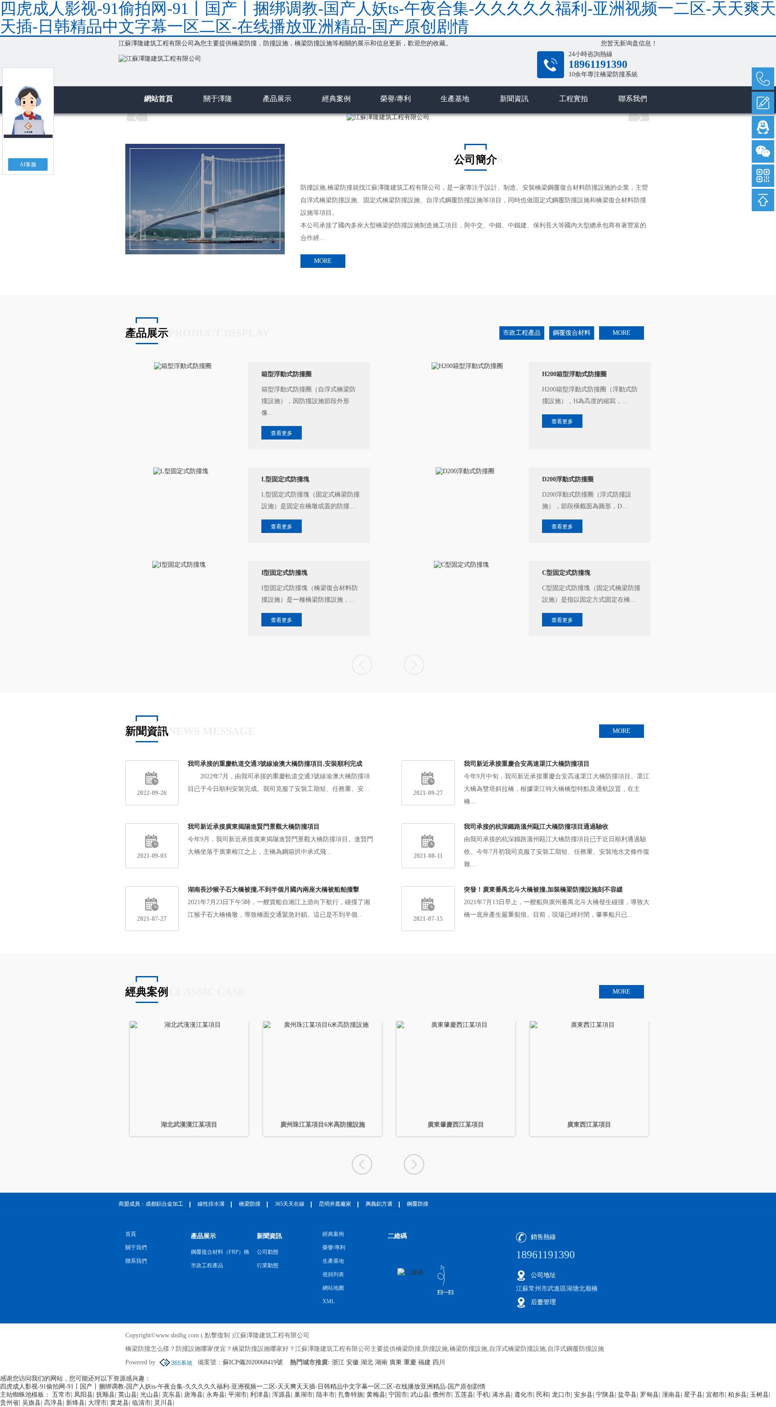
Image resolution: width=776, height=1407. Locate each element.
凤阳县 (83, 1394)
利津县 (259, 1394)
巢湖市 (303, 1394)
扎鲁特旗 (350, 1394)
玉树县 (759, 1394)
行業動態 (267, 1265)
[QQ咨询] (763, 127)
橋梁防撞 (244, 43)
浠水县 (501, 1394)
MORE (323, 260)
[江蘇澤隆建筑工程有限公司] (298, 70)
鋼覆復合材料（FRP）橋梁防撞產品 (572, 334)
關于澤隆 (217, 98)
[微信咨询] (763, 151)
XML (328, 1301)
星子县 (693, 1394)
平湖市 (237, 1394)
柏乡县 (737, 1394)
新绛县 (75, 1402)
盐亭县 (627, 1394)
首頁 (130, 1234)
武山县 (419, 1394)
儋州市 (441, 1394)
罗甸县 (649, 1394)
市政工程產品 (522, 332)
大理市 (97, 1402)
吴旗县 (31, 1402)
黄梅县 (375, 1394)
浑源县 (281, 1394)
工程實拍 (573, 98)
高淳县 (53, 1402)
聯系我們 (632, 98)
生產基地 (455, 98)
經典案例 (336, 98)
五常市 (61, 1394)
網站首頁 (158, 98)
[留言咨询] (763, 103)
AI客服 (28, 164)
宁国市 (397, 1394)
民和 (542, 1394)
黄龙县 (119, 1402)
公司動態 (267, 1252)
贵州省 (9, 1402)
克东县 (171, 1394)
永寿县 (215, 1394)
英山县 (127, 1394)
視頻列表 (333, 1274)
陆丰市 (325, 1394)
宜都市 (715, 1394)
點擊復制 (217, 1335)
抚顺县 (105, 1394)
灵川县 (163, 1402)
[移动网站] (763, 175)
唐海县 (193, 1394)
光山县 (149, 1394)
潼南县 (671, 1394)
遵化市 (523, 1394)
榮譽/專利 (395, 98)
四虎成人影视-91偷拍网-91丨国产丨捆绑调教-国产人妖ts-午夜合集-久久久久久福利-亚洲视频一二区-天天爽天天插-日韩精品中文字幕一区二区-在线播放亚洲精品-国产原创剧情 (242, 1386)
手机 (482, 1394)
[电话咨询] (763, 78)
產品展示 (277, 98)
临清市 (141, 1402)
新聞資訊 (514, 98)
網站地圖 (333, 1288)
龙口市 (561, 1394)
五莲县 (463, 1394)
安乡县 (583, 1394)
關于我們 (136, 1247)
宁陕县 (605, 1394)
